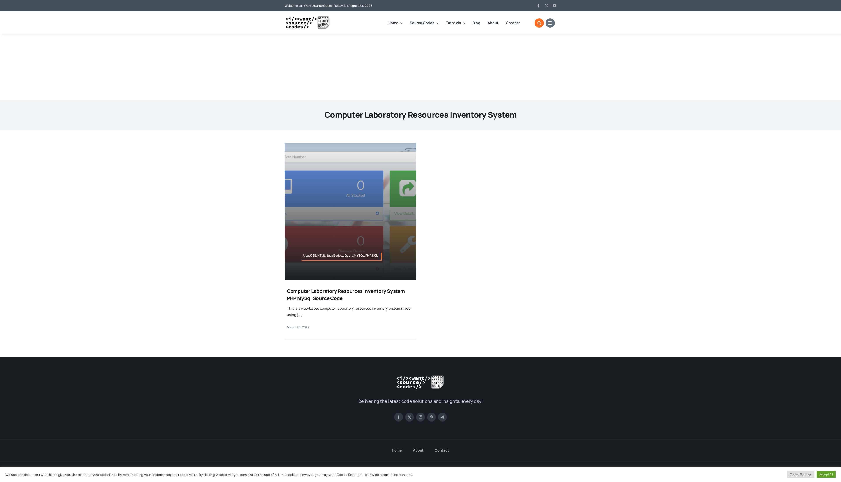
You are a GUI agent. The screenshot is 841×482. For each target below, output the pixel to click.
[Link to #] (539, 23)
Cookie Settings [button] (801, 474)
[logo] (308, 17)
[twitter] (546, 5)
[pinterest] (431, 417)
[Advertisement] (420, 67)
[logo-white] (420, 376)
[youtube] (554, 5)
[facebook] (538, 5)
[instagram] (420, 417)
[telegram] (442, 417)
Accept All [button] (826, 474)
